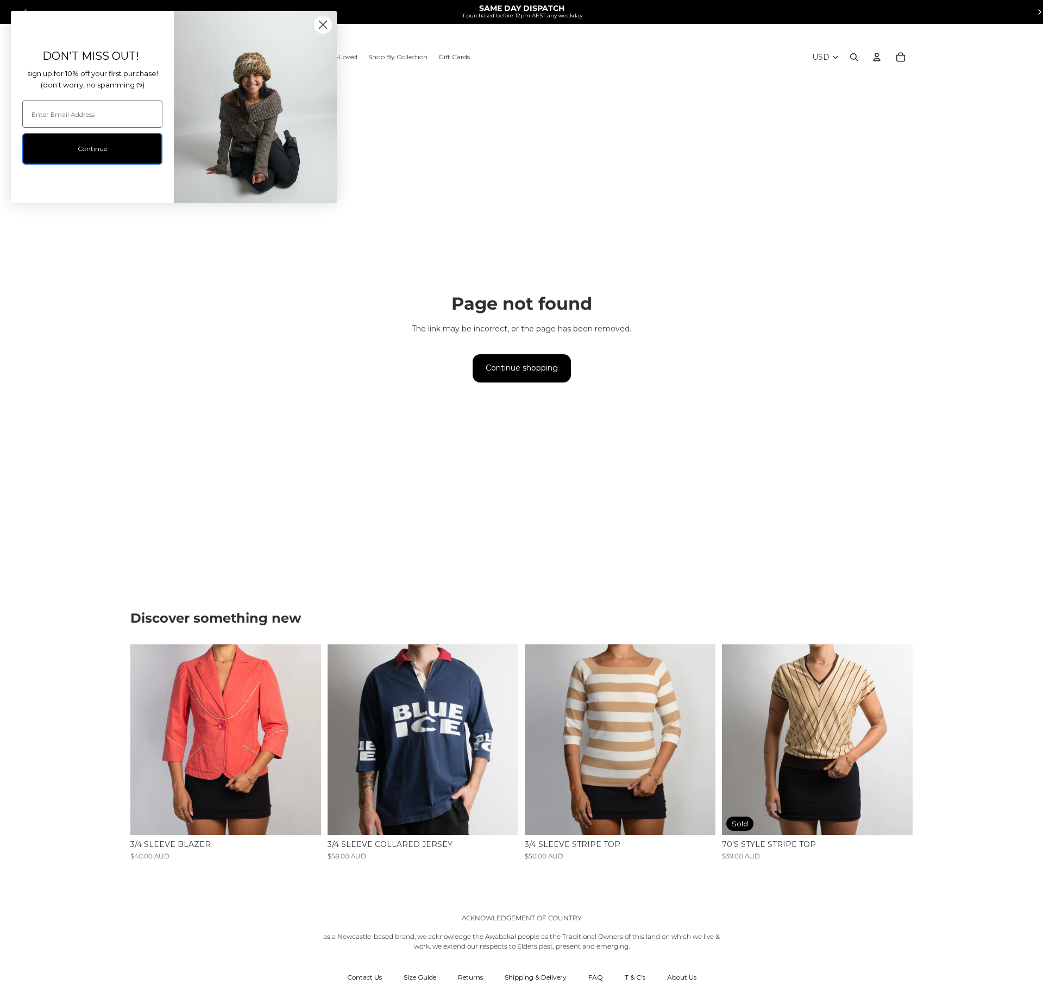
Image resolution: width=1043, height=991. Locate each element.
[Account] (877, 57)
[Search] (854, 57)
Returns (470, 977)
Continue (92, 149)
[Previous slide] (146, 740)
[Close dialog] (322, 24)
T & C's (635, 977)
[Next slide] (304, 740)
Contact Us (364, 977)
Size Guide (420, 977)
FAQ (595, 977)
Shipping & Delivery (536, 977)
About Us (681, 977)
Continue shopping (522, 368)
